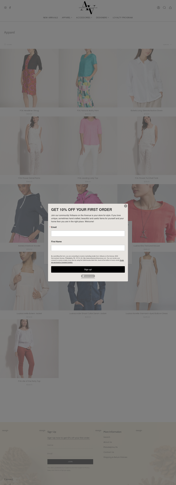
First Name (56, 241)
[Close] (125, 205)
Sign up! (88, 269)
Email (54, 227)
